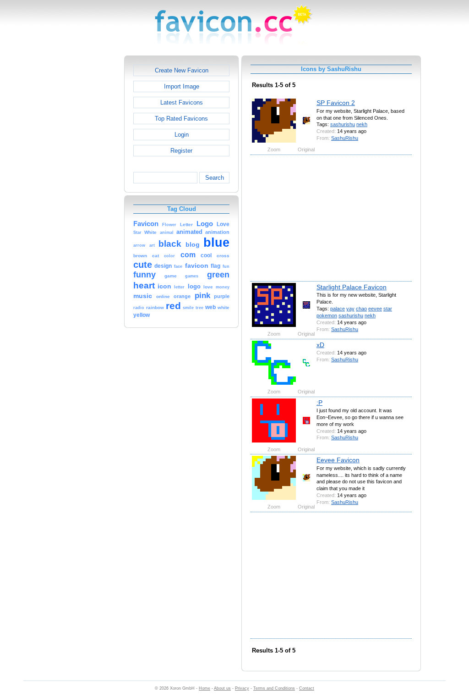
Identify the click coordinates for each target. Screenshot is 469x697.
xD (320, 344)
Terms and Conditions (274, 688)
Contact (306, 688)
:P (319, 402)
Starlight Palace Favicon (351, 287)
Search (214, 177)
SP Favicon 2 (335, 102)
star (387, 308)
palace (337, 308)
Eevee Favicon (338, 460)
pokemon (326, 315)
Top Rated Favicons (181, 118)
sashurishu (342, 124)
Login (182, 134)
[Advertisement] (84, 193)
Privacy (242, 688)
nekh (361, 124)
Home (204, 688)
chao (361, 308)
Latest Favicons (181, 102)
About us (222, 688)
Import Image (181, 86)
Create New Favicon (181, 70)
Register (181, 150)
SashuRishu (344, 138)
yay (350, 308)
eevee (375, 308)
